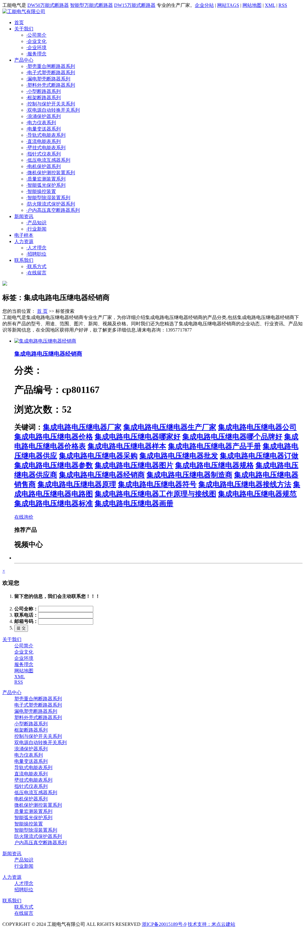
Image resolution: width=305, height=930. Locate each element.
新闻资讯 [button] (23, 216)
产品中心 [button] (23, 60)
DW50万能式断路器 (48, 5)
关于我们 (11, 639)
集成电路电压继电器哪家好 (137, 437)
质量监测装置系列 (46, 178)
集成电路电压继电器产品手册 (214, 446)
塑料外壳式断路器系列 (50, 85)
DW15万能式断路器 (134, 5)
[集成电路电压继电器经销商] (45, 340)
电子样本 (23, 235)
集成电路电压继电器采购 (98, 456)
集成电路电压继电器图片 (134, 465)
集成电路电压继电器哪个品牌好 (232, 437)
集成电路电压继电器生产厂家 (169, 427)
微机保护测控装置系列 (50, 172)
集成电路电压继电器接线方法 (244, 484)
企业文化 (36, 41)
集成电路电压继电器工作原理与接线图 (155, 494)
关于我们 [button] (23, 28)
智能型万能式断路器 (91, 5)
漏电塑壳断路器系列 (48, 78)
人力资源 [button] (23, 241)
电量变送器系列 (43, 128)
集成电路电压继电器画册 (134, 503)
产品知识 (36, 222)
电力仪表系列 (41, 122)
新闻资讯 (11, 853)
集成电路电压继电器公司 (257, 427)
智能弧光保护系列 (46, 185)
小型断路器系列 (43, 91)
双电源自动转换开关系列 (53, 110)
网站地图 (252, 5)
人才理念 (36, 247)
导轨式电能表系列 (46, 135)
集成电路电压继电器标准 (53, 503)
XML (270, 5)
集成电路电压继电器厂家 (82, 427)
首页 (19, 22)
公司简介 (36, 35)
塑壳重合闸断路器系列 (50, 66)
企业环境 (36, 47)
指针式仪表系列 (43, 153)
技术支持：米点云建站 (211, 924)
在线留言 (36, 272)
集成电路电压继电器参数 (53, 465)
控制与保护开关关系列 (50, 103)
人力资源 (11, 877)
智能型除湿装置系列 (48, 197)
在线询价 (23, 517)
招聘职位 (36, 253)
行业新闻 (36, 228)
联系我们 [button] (23, 260)
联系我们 (11, 900)
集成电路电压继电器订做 (259, 456)
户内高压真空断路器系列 (53, 210)
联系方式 (36, 266)
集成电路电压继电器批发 (178, 456)
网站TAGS (228, 5)
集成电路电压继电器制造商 (189, 475)
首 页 (42, 311)
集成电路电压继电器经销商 (48, 354)
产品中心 (11, 692)
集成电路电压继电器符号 (157, 484)
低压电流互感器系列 (48, 160)
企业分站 (204, 5)
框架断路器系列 (43, 97)
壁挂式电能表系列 (46, 147)
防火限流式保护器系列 (50, 203)
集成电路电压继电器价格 (53, 437)
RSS (282, 5)
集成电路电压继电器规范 (257, 494)
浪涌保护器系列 (43, 116)
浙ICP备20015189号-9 (164, 924)
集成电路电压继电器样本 (127, 446)
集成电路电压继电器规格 (214, 465)
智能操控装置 (41, 191)
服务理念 (36, 53)
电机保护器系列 (43, 166)
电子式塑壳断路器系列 (50, 72)
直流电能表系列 (43, 141)
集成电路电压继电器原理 (77, 484)
